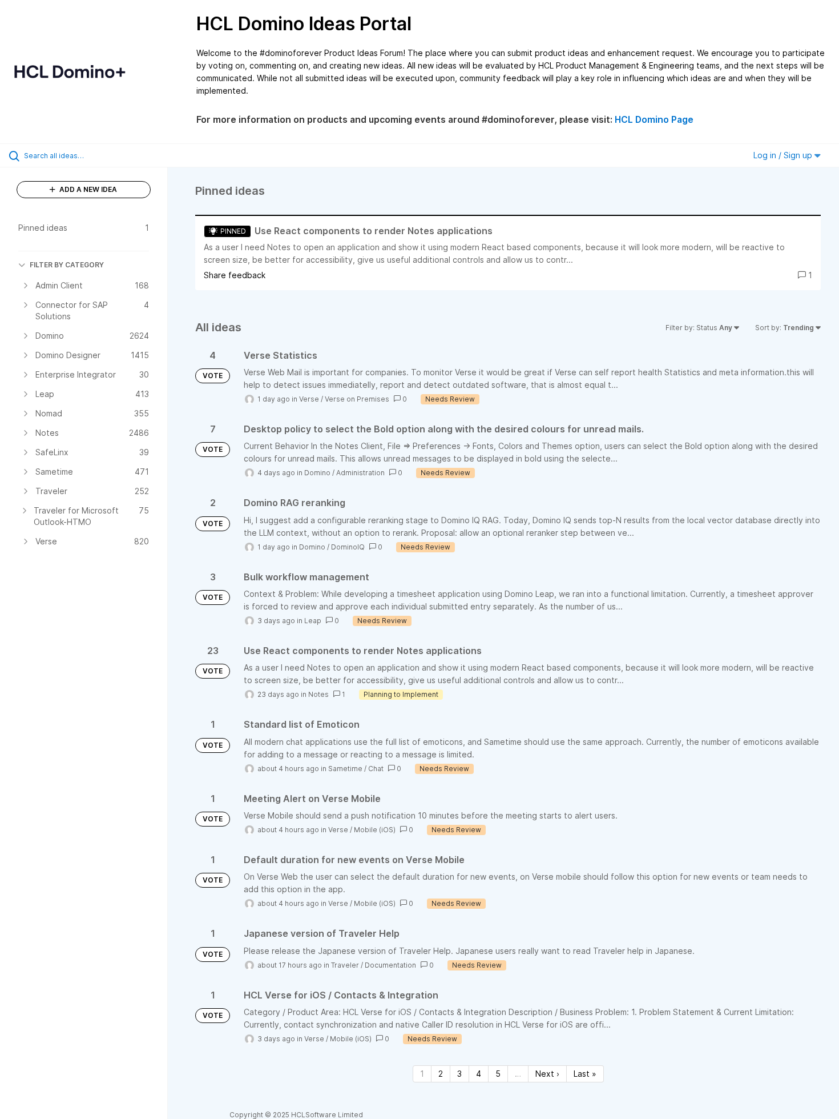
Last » (585, 1073)
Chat (376, 768)
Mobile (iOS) (375, 829)
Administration (360, 472)
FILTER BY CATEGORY (67, 264)
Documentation (390, 965)
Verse (309, 399)
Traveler (345, 965)
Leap (312, 620)
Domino (317, 472)
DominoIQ (348, 547)
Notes (318, 694)
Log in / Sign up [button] (783, 155)
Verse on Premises (357, 399)
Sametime (345, 768)
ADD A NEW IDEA (87, 189)
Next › (547, 1073)
